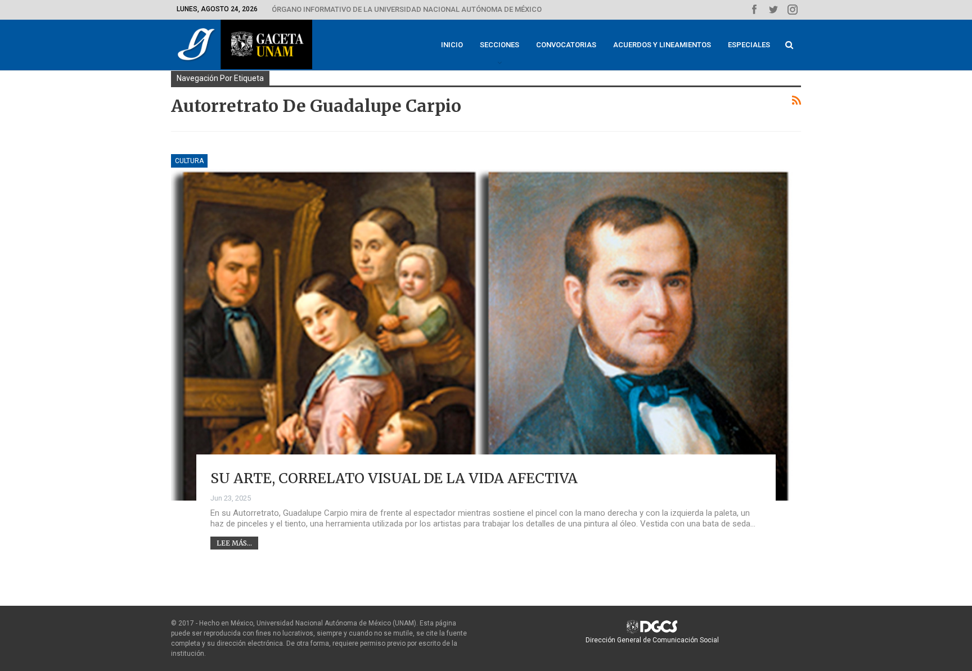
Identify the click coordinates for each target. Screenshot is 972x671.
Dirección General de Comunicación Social (652, 640)
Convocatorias (566, 44)
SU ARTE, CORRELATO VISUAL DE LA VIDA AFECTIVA (394, 478)
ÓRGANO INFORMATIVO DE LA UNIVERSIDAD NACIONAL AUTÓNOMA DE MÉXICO (407, 9)
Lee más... (234, 543)
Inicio (452, 44)
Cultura (189, 161)
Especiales (749, 44)
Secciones (499, 44)
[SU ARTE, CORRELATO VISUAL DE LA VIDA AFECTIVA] (486, 327)
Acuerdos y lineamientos (662, 44)
